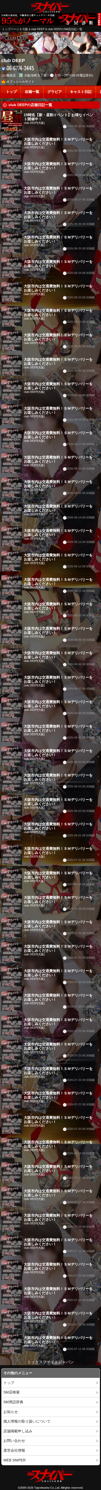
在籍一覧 (32, 92)
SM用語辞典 (13, 1402)
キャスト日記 (81, 92)
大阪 (25, 29)
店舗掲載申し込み (17, 1431)
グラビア (54, 92)
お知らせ (10, 1412)
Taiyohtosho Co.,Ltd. (47, 1487)
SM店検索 (11, 1392)
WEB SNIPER (14, 1460)
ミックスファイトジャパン (50, 1362)
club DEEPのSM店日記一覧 (65, 29)
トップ (11, 92)
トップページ (10, 29)
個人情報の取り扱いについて (27, 1421)
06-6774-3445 (20, 68)
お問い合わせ (14, 1441)
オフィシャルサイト (20, 81)
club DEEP (38, 29)
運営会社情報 (14, 1450)
